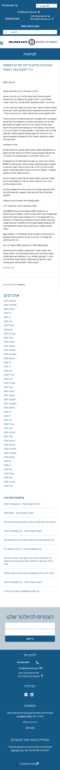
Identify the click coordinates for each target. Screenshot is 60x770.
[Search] (5, 32)
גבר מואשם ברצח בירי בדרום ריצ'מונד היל (22, 549)
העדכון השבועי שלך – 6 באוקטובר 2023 (22, 504)
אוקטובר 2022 (10, 350)
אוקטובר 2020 (10, 448)
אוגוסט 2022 (9, 358)
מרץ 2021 (8, 428)
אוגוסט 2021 (9, 407)
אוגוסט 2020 (9, 457)
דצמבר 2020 (9, 440)
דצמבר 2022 (9, 341)
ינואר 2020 (8, 486)
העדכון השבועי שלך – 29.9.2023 (19, 513)
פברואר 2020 (9, 481)
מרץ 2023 (8, 329)
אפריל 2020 (9, 473)
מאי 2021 (8, 420)
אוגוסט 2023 (9, 309)
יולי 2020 (8, 461)
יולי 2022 (8, 362)
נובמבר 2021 (9, 395)
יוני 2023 (7, 317)
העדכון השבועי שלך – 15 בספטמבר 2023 (23, 582)
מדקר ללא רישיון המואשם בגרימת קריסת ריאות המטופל (29, 573)
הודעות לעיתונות (10, 284)
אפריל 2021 (9, 424)
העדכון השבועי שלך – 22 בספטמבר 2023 (23, 531)
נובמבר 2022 (9, 346)
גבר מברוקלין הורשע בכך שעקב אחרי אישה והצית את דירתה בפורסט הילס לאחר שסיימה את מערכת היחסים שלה (28, 561)
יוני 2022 (7, 366)
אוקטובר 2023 (10, 300)
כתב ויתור (30, 727)
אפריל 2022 (9, 374)
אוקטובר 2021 (10, 399)
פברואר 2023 (9, 333)
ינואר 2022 (8, 387)
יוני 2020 (7, 465)
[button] (46, 6)
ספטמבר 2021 (10, 403)
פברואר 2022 (9, 383)
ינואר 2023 (8, 337)
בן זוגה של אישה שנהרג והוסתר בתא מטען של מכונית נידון (29, 522)
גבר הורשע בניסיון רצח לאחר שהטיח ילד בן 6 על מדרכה (29, 540)
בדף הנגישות (17, 750)
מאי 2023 (8, 321)
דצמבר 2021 (9, 391)
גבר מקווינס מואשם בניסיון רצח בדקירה (21, 591)
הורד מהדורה (8, 267)
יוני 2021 (7, 416)
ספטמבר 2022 (10, 354)
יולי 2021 (8, 412)
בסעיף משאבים (24, 716)
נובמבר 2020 (9, 444)
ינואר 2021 (8, 436)
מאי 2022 (8, 370)
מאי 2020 (8, 469)
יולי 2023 (8, 313)
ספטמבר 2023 (10, 305)
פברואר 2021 (9, 432)
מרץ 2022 (8, 379)
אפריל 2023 (9, 325)
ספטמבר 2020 (10, 453)
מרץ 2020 (8, 477)
